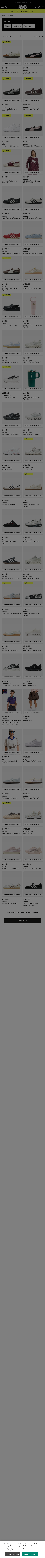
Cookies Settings (12, 1554)
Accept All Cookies (30, 1554)
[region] (22, 1549)
